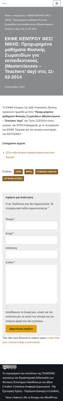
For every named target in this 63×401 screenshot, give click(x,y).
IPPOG (29, 172)
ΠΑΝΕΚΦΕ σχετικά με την (28, 378)
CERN (18, 172)
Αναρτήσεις (19, 15)
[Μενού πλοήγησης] (57, 3)
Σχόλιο (10, 262)
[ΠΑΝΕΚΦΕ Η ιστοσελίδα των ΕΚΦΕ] (5, 3)
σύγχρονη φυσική (13, 178)
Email (10, 233)
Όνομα (10, 219)
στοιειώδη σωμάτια (47, 172)
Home (8, 15)
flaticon (18, 397)
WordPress (51, 397)
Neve (9, 397)
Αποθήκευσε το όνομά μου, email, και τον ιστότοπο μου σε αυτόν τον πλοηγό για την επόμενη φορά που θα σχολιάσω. (30, 316)
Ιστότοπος (11, 248)
